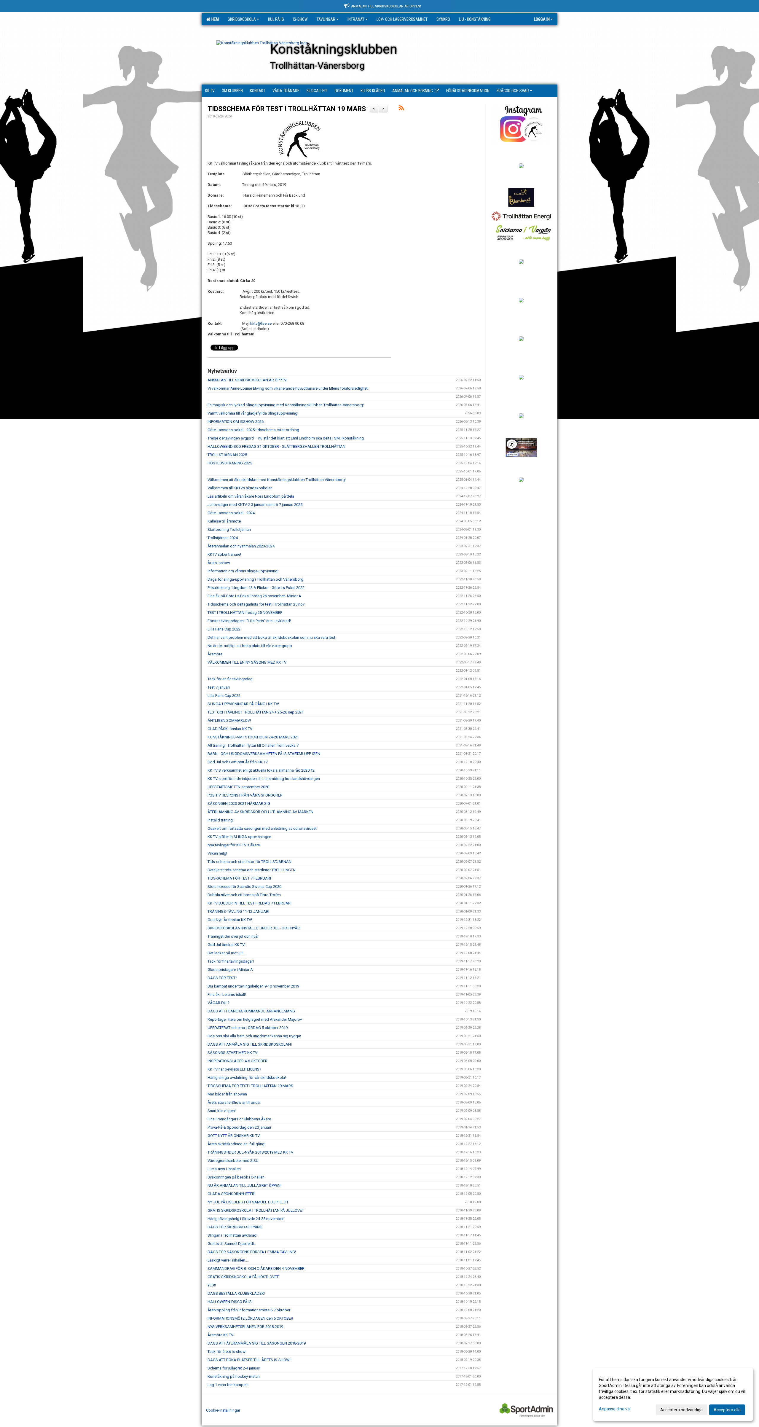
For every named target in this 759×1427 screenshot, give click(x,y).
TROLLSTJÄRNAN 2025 (227, 455)
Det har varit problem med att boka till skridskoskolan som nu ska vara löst (271, 637)
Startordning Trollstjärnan (229, 529)
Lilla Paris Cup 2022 (224, 629)
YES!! (212, 1285)
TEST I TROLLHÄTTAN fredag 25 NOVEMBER (245, 612)
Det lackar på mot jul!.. (226, 953)
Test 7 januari (219, 687)
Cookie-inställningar (223, 1410)
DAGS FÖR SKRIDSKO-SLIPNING (235, 1227)
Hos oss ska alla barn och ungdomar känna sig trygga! (254, 1036)
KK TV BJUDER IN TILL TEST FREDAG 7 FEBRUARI (249, 903)
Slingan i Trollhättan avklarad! (232, 1235)
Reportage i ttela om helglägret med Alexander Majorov (255, 1019)
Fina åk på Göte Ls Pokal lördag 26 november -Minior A (254, 596)
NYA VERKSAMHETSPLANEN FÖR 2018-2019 (245, 1326)
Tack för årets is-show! (227, 1351)
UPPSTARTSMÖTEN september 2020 (238, 787)
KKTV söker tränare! (224, 554)
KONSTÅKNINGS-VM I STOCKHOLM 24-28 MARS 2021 (253, 737)
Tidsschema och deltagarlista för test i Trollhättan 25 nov (256, 604)
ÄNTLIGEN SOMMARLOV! (229, 720)
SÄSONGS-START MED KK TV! (233, 1052)
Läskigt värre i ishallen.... (228, 1260)
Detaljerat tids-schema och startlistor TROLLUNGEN (252, 870)
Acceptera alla (727, 1409)
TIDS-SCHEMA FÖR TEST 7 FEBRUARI (239, 878)
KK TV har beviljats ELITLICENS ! (234, 1069)
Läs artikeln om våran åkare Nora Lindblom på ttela (251, 496)
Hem (214, 19)
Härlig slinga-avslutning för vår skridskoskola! (247, 1077)
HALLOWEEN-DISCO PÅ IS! (230, 1301)
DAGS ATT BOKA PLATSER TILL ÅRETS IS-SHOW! (249, 1360)
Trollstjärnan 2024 (223, 538)
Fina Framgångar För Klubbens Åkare (239, 1119)
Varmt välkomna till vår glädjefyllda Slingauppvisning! (253, 413)
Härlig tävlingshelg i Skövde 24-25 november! (246, 1218)
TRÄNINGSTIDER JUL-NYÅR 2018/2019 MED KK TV (250, 1152)
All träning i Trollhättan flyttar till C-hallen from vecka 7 (253, 745)
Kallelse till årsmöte (224, 521)
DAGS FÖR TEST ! (222, 978)
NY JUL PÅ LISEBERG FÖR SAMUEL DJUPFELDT (248, 1202)
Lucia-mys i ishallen (224, 1169)
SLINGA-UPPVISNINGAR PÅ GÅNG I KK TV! (243, 704)
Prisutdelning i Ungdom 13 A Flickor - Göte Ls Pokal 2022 (256, 587)
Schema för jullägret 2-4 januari (234, 1368)
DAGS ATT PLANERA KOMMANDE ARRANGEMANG (251, 1011)
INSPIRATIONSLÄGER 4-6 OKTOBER (237, 1061)
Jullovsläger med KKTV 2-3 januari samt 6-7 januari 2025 (255, 504)
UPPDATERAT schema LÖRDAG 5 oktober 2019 (248, 1027)
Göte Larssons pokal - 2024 (231, 513)
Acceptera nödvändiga (681, 1409)
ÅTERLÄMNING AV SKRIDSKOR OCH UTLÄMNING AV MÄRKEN (260, 812)
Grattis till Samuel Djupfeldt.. (232, 1243)
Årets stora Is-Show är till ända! (234, 1102)
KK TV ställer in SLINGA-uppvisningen (239, 836)
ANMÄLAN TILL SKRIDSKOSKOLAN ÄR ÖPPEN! (247, 380)
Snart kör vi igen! (222, 1111)
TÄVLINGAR (326, 19)
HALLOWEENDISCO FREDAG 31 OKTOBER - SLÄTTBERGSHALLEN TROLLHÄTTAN (276, 446)
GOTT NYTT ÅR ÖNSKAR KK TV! (234, 1135)
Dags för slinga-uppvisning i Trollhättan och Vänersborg (255, 579)
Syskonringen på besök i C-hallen (236, 1177)
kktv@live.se (261, 323)
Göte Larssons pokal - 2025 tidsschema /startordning (253, 430)
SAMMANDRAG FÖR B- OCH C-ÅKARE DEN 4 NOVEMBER (256, 1268)
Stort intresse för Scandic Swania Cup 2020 (244, 886)
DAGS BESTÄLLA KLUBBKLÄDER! (236, 1293)
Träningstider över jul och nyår (233, 936)
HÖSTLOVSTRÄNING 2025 (230, 463)
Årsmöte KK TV (220, 1335)
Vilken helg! (217, 853)
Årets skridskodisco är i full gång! (236, 1144)
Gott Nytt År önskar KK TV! (230, 920)
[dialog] (673, 1394)
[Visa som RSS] (401, 109)
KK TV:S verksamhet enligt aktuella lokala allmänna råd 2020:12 (261, 770)
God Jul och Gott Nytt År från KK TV (238, 762)
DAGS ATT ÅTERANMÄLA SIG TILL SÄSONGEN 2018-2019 (257, 1343)
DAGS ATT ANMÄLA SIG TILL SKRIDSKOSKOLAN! (250, 1044)
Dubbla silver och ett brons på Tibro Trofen (244, 895)
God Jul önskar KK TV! (226, 944)
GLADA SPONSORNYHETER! (231, 1194)
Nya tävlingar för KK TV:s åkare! (234, 845)
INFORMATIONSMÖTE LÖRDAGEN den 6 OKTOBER (250, 1318)
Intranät (355, 19)
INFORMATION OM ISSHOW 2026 (236, 421)
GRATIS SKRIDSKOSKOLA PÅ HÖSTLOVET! (244, 1277)
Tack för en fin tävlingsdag (230, 679)
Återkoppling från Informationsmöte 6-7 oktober (249, 1310)
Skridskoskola (242, 19)
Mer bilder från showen (227, 1094)
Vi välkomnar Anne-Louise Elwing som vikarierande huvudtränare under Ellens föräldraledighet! (288, 388)
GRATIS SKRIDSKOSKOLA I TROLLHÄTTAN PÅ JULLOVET (256, 1210)
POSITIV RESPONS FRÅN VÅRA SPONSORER (245, 795)
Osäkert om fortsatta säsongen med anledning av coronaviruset (262, 828)
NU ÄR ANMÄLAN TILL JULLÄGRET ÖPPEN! (244, 1185)
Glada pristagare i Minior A (230, 969)
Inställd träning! (221, 820)
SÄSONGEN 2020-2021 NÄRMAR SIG (239, 803)
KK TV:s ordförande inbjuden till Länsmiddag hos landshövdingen (264, 778)
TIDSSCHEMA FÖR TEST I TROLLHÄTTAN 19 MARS (287, 109)
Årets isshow (219, 562)
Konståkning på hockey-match (234, 1376)
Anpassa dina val (615, 1409)
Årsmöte (215, 654)
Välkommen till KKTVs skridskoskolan (240, 488)
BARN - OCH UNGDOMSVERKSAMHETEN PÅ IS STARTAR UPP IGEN (264, 753)
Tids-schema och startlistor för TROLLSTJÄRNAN (249, 861)
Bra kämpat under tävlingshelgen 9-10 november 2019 (253, 986)
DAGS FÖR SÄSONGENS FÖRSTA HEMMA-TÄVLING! (252, 1252)
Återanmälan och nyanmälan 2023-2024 (241, 546)
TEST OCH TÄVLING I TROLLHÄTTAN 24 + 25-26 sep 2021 (256, 712)
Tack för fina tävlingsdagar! (231, 961)
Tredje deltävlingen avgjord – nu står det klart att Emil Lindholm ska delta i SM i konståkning (286, 438)
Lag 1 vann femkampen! (228, 1385)
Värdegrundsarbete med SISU (233, 1160)
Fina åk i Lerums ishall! (227, 994)
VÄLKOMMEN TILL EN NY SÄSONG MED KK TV (247, 662)
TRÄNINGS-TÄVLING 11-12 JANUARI (238, 911)
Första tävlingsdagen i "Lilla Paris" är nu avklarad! (249, 621)
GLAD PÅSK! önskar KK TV (230, 729)
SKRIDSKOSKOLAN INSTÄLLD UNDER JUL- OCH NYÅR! (254, 928)
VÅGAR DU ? (218, 1003)
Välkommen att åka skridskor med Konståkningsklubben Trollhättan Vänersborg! (277, 479)
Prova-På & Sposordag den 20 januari (239, 1127)
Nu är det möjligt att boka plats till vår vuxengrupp (250, 646)
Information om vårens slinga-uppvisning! (243, 571)
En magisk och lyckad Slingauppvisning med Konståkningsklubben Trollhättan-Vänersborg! (286, 405)
